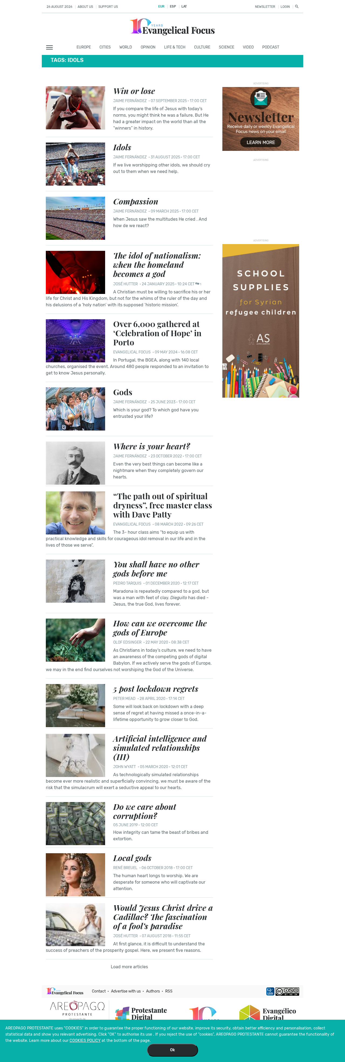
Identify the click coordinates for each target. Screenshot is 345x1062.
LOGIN (285, 7)
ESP (173, 6)
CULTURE (202, 47)
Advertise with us (126, 991)
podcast (270, 47)
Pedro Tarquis (127, 583)
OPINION (148, 47)
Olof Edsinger (127, 642)
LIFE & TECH (174, 47)
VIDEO (248, 47)
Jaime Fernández (130, 101)
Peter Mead (124, 698)
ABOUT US (85, 7)
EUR (161, 6)
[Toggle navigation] (51, 48)
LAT (184, 6)
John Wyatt (124, 767)
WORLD (125, 47)
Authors (153, 991)
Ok (172, 1050)
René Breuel (125, 868)
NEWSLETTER (265, 7)
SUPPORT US (108, 7)
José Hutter (125, 284)
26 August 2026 (59, 7)
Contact (99, 991)
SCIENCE (226, 47)
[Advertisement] (261, 197)
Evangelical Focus (132, 352)
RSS (168, 991)
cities (105, 47)
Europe (84, 47)
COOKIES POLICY (85, 1040)
